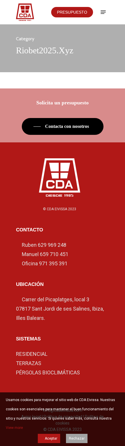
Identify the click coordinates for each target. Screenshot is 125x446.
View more (14, 428)
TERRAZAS (28, 363)
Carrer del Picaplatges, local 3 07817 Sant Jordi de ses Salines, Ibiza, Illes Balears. (60, 308)
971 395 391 (53, 263)
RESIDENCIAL (31, 354)
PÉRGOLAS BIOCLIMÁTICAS (48, 372)
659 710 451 (54, 254)
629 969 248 (52, 245)
